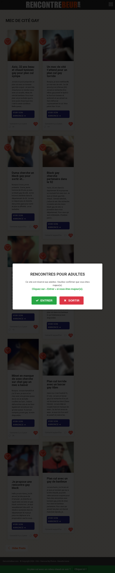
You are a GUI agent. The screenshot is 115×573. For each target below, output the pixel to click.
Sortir (73, 300)
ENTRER (46, 300)
